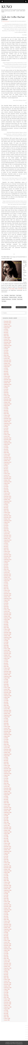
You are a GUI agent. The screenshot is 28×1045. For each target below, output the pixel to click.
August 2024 (7, 327)
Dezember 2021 (7, 379)
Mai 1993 (6, 935)
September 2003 (7, 734)
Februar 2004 (7, 726)
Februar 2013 (7, 551)
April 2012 (6, 567)
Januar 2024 (7, 339)
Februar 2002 (7, 765)
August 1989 (7, 1008)
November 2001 (7, 770)
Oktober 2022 (7, 363)
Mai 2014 (6, 527)
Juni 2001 (6, 778)
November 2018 (7, 439)
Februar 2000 (7, 804)
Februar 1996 (7, 882)
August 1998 (7, 833)
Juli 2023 (6, 348)
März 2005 (6, 705)
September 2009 (7, 617)
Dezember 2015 (7, 496)
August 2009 (7, 619)
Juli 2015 (6, 504)
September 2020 (7, 403)
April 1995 (6, 898)
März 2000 (6, 802)
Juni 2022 (6, 369)
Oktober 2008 (7, 635)
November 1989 (7, 1003)
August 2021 (7, 386)
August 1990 (7, 989)
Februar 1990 (7, 998)
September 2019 (7, 423)
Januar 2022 (7, 378)
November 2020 (7, 400)
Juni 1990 (6, 992)
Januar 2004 (7, 728)
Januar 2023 (7, 358)
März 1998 (6, 841)
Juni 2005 (6, 700)
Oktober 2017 (7, 460)
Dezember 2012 (7, 554)
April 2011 (6, 587)
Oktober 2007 (7, 655)
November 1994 (7, 906)
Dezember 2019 (7, 418)
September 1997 (7, 851)
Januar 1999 (7, 825)
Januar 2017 (7, 475)
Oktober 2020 (7, 402)
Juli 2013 (6, 543)
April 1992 (6, 956)
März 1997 (6, 861)
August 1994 (7, 911)
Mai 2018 (6, 449)
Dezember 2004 (7, 710)
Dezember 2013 (7, 535)
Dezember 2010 (7, 593)
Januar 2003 (7, 747)
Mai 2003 (6, 741)
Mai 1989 (6, 1013)
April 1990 (6, 995)
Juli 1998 (6, 835)
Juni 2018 (6, 447)
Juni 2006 (6, 681)
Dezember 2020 (7, 399)
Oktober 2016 (7, 480)
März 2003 (6, 744)
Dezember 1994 (7, 904)
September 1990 (7, 987)
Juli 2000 (6, 796)
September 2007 (7, 656)
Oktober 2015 (7, 499)
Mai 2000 (6, 799)
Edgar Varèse (12, 295)
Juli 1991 (6, 971)
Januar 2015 (7, 514)
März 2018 (6, 452)
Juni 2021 (6, 389)
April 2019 (6, 431)
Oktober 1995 (7, 888)
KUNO (6, 7)
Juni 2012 (6, 564)
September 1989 (7, 1007)
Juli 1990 (6, 990)
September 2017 (7, 462)
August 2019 (7, 425)
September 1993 (7, 929)
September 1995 (7, 890)
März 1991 (6, 977)
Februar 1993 (7, 940)
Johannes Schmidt (5, 21)
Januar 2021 (7, 397)
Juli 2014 (6, 523)
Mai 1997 (6, 857)
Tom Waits (4, 301)
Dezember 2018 (7, 437)
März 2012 (6, 569)
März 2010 (6, 608)
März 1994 (6, 919)
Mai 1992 (6, 955)
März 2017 (6, 472)
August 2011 (7, 580)
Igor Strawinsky (5, 297)
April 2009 (6, 626)
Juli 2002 (6, 757)
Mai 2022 (6, 371)
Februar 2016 (7, 493)
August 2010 (7, 600)
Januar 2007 (7, 669)
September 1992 (7, 948)
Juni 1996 (6, 875)
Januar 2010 (7, 611)
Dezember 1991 (7, 963)
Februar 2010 (7, 609)
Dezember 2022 (7, 360)
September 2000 (7, 793)
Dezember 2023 (7, 340)
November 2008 (7, 634)
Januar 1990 (7, 1000)
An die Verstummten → (21, 307)
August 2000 (7, 794)
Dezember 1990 (7, 982)
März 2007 (6, 666)
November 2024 (7, 322)
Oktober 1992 (7, 947)
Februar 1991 (7, 979)
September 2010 (7, 598)
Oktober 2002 (7, 752)
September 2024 (7, 326)
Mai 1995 (6, 896)
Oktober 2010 (7, 596)
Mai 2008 (6, 643)
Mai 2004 (6, 721)
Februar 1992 (7, 960)
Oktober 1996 (7, 869)
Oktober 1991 (7, 966)
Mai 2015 (6, 507)
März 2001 (6, 783)
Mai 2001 (6, 780)
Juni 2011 (6, 583)
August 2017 (7, 463)
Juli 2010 (6, 601)
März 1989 (6, 1016)
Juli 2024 (6, 329)
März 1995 (6, 900)
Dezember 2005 (7, 690)
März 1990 (6, 997)
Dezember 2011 (7, 574)
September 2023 (7, 345)
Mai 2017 (6, 468)
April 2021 (6, 392)
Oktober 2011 (7, 577)
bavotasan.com (20, 1043)
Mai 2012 (6, 566)
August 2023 (7, 347)
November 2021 (7, 381)
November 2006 (7, 673)
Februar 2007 (7, 668)
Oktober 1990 (7, 986)
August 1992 (7, 950)
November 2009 (7, 614)
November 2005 (7, 692)
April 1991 (6, 976)
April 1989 (6, 1015)
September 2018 (7, 442)
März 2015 (6, 510)
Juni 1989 (6, 1011)
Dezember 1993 (7, 924)
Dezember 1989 (7, 1002)
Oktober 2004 (7, 713)
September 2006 (7, 676)
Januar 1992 (7, 961)
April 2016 (6, 489)
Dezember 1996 (7, 866)
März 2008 (6, 647)
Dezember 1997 (7, 846)
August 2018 (7, 444)
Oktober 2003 (7, 733)
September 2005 (7, 695)
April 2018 (6, 450)
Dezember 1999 (7, 807)
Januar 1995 (7, 903)
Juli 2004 (6, 718)
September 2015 (7, 501)
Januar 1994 (7, 922)
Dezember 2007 (7, 651)
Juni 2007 (6, 661)
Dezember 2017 (7, 457)
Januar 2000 (7, 806)
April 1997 (6, 859)
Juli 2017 (6, 465)
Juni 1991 (6, 973)
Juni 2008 (6, 642)
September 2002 (7, 754)
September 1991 (7, 968)
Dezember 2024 (7, 321)
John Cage (20, 297)
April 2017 (6, 470)
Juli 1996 (6, 874)
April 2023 (6, 353)
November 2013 (7, 536)
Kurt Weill (14, 299)
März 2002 (6, 763)
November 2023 (7, 342)
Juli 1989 (6, 1010)
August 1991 (7, 969)
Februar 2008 (7, 648)
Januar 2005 (7, 708)
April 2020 (6, 412)
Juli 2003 (6, 737)
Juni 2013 (6, 544)
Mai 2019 (6, 429)
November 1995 (7, 887)
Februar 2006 (7, 687)
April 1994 (6, 917)
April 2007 (6, 664)
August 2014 (7, 522)
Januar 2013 (7, 553)
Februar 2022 (7, 376)
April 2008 (6, 645)
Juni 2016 (6, 486)
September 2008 (7, 637)
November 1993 (7, 926)
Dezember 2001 (7, 768)
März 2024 (6, 335)
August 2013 (7, 541)
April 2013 (6, 548)
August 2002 (7, 755)
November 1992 (7, 945)
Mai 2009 (6, 624)
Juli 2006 (6, 679)
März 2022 (6, 374)
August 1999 (7, 814)
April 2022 (6, 373)
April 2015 (6, 509)
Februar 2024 (7, 337)
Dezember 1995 (7, 885)
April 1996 (6, 879)
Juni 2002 (6, 758)
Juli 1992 (6, 951)
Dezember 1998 (7, 827)
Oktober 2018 (7, 441)
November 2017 (7, 459)
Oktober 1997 (7, 849)
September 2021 (7, 384)
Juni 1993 (6, 934)
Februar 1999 (7, 823)
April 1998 (6, 840)
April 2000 (6, 801)
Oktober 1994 (7, 908)
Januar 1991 (7, 981)
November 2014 (7, 517)
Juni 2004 (6, 720)
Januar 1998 (7, 844)
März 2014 (6, 530)
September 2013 (7, 540)
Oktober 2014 (7, 519)
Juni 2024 (6, 330)
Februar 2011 (7, 590)
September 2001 (7, 773)
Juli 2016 (6, 485)
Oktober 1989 (7, 1005)
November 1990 (7, 984)
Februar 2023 (7, 356)
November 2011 (7, 575)
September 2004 (7, 715)
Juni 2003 (6, 739)
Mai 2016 (6, 488)
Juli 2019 (6, 426)
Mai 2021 (6, 390)
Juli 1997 (6, 854)
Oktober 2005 (7, 694)
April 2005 (6, 703)
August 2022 (7, 366)
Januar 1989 (7, 1020)
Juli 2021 (6, 387)
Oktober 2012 (7, 557)
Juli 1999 (6, 815)
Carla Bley (20, 288)
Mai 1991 (6, 974)
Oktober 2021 (7, 382)
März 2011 (6, 588)
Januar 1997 (7, 864)
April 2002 (6, 762)
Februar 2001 (7, 784)
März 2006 (6, 686)
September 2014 (7, 520)
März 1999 (6, 822)
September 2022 (7, 365)
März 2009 (6, 627)
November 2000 (7, 789)
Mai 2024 (6, 332)
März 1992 (6, 958)
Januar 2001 (7, 786)
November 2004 (7, 711)
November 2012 (7, 556)
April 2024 (6, 334)
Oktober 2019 (7, 421)
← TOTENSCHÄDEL (6, 307)
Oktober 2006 (7, 674)
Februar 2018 (7, 454)
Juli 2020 (6, 407)
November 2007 (7, 653)
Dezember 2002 (7, 749)
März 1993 (6, 939)
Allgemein (3, 15)
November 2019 (7, 420)
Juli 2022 (6, 368)
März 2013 (6, 549)
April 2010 (6, 606)
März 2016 (6, 491)
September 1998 (7, 832)
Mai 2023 (6, 352)
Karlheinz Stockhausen (6, 299)
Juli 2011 (6, 582)
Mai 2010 (6, 604)
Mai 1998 (6, 838)
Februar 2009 (7, 629)
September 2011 (7, 579)
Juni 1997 (6, 856)
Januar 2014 (7, 533)
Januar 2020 (7, 416)
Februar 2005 (7, 707)
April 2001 (6, 781)
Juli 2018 (6, 446)
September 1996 (7, 870)
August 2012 (7, 561)
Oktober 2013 (7, 538)
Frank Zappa (11, 288)
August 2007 (7, 658)
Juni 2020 (6, 408)
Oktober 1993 (7, 927)
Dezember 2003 (7, 729)
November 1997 (7, 848)
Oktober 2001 (7, 771)
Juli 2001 (6, 776)
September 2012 (7, 559)
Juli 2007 (6, 660)
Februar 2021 (7, 395)
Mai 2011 (6, 585)
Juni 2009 (6, 622)
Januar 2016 (7, 494)
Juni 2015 (6, 506)
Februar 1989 (7, 1018)
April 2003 (6, 742)
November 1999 (7, 809)
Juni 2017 (6, 467)
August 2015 (7, 502)
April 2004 (6, 723)
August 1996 (7, 872)
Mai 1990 (6, 994)
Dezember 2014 (7, 515)
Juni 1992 (6, 953)
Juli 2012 (6, 562)
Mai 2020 (6, 410)
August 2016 (7, 483)
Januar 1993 (7, 942)
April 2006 (6, 684)
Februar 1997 (7, 862)
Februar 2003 (7, 746)
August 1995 (7, 891)
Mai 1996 (6, 877)
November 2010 (7, 595)
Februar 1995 (7, 901)
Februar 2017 (7, 473)
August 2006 (7, 677)
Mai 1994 (6, 916)
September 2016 (7, 481)
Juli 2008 (6, 640)
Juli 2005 (6, 699)
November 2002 (7, 750)
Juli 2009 (6, 621)
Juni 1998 (6, 836)
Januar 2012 (7, 572)
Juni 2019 (6, 428)
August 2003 (7, 736)
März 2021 (6, 394)
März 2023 (6, 355)
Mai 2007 (6, 663)
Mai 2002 (6, 760)
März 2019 (6, 433)
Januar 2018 (7, 455)
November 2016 (7, 478)
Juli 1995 (6, 893)
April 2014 (6, 528)
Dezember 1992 (7, 943)
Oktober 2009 (7, 616)
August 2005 (7, 697)
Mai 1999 (6, 819)
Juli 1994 (6, 913)
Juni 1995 (6, 895)
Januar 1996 (7, 883)
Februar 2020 (7, 415)
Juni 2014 (6, 525)
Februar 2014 (7, 532)
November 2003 (7, 731)
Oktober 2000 (7, 791)
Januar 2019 (7, 436)
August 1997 (7, 853)
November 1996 (7, 867)
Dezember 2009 (7, 613)
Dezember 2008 (7, 632)
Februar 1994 (7, 921)
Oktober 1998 (7, 830)
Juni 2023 (6, 350)
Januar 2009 (7, 630)
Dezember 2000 (7, 788)
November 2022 (7, 361)
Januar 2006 (7, 689)
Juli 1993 (6, 932)
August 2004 (7, 716)
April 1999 (6, 820)
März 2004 (6, 724)
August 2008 (7, 639)
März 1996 (6, 880)
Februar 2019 (7, 434)
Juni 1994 (6, 914)
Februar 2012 (7, 570)
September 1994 (7, 909)
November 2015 (7, 497)
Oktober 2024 (7, 324)
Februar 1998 (7, 843)
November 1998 (7, 828)
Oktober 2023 (7, 343)
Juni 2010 (6, 603)
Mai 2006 (6, 682)
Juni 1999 (6, 817)
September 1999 (7, 812)
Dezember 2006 (7, 671)
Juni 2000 (6, 797)
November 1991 (7, 964)
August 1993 (7, 930)
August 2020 (7, 405)
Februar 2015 (7, 512)
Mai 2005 (6, 702)
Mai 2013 (6, 546)
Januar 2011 (7, 592)
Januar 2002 (7, 767)
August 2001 (7, 775)
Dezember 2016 (7, 476)
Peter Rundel (19, 299)
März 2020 (6, 413)
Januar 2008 (7, 650)
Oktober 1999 (7, 810)
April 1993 (6, 937)
